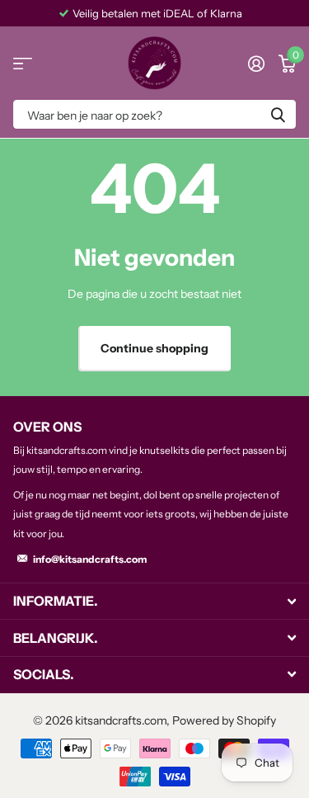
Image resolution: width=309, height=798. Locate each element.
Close (154, 601)
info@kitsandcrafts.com (90, 559)
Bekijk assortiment (22, 63)
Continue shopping (154, 348)
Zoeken (278, 114)
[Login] (256, 63)
